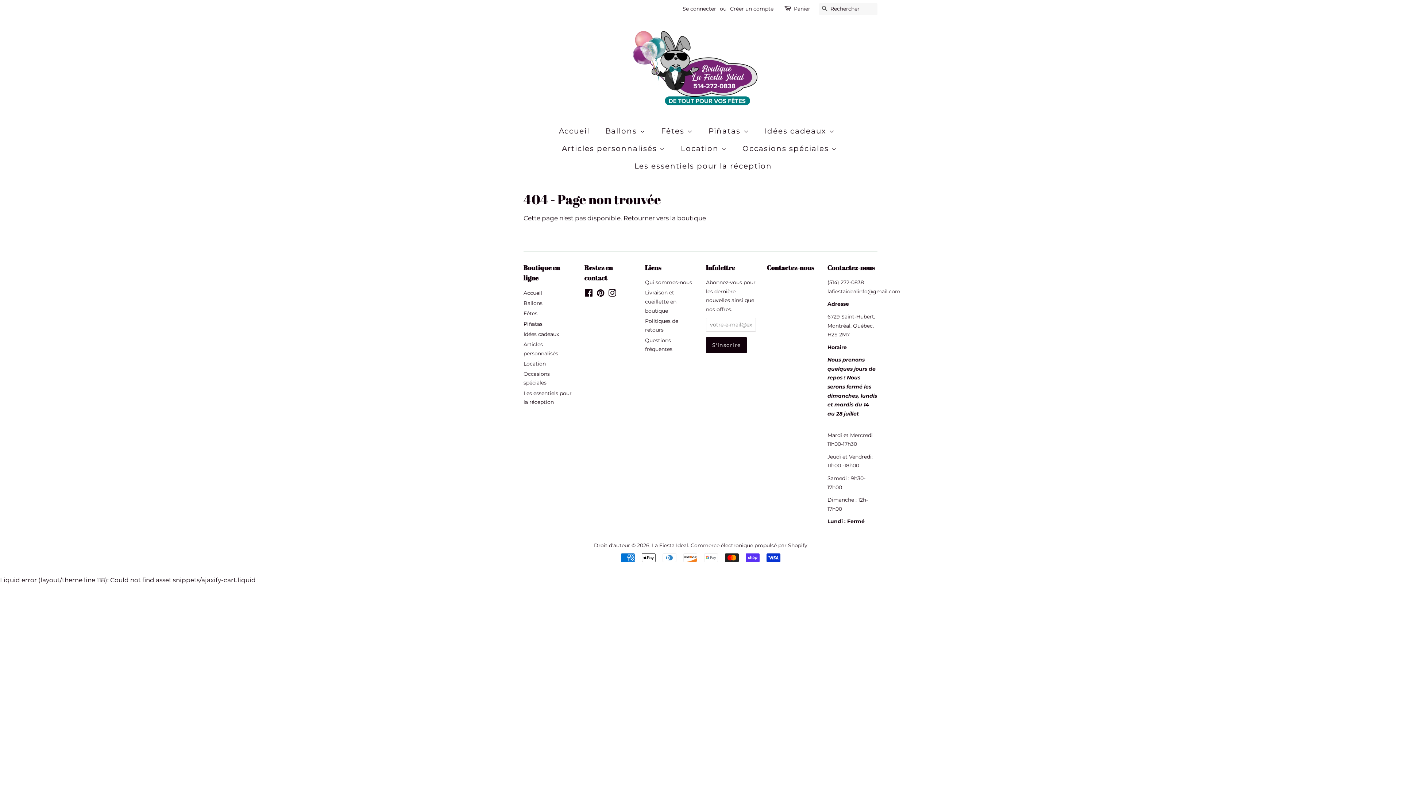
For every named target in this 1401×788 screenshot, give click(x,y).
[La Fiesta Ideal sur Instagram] (612, 294)
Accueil (574, 131)
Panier (802, 8)
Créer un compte (751, 8)
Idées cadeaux (797, 131)
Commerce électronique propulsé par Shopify (749, 545)
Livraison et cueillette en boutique (660, 301)
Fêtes (674, 131)
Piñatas (726, 131)
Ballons (622, 131)
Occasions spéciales (786, 148)
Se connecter (699, 8)
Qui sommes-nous (668, 282)
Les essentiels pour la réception (703, 166)
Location (701, 148)
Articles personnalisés (611, 148)
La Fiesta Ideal (670, 545)
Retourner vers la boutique (665, 218)
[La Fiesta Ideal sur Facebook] (588, 294)
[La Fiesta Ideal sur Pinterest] (601, 294)
